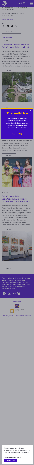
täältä (26, 452)
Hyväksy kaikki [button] (10, 460)
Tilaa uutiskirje (17, 134)
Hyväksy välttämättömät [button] (13, 457)
